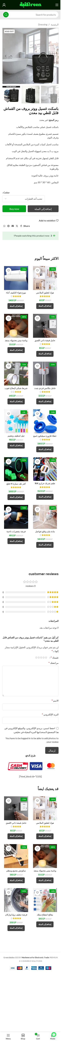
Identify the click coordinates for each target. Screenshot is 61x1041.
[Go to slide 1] (33, 81)
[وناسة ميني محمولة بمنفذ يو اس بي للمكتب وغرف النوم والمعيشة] (16, 326)
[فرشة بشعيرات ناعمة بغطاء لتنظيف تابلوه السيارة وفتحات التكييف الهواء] (16, 517)
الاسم (55, 700)
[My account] (4, 5)
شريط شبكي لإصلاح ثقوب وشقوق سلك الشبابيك (16, 389)
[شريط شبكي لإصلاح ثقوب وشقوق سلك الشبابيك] (16, 374)
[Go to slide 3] (27, 81)
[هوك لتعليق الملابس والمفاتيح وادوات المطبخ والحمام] (45, 278)
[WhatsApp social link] (4, 226)
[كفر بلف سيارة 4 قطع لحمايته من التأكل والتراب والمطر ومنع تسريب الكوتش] (16, 469)
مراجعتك (53, 662)
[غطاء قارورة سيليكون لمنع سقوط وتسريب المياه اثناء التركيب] (45, 421)
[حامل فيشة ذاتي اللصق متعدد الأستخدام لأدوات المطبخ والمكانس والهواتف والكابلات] (45, 326)
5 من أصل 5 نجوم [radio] (36, 657)
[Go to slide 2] (30, 81)
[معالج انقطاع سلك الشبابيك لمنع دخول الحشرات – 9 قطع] (45, 900)
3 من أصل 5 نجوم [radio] (41, 657)
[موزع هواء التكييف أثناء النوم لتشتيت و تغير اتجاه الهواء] (16, 278)
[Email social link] (13, 226)
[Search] (6, 14)
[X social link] (17, 226)
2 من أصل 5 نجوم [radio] (43, 657)
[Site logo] (30, 4)
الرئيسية (55, 24)
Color (6, 192)
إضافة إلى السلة (43, 208)
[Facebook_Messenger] (53, 1034)
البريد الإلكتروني (50, 714)
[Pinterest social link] (8, 226)
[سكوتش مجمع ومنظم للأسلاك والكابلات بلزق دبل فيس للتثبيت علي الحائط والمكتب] (16, 856)
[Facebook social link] (21, 226)
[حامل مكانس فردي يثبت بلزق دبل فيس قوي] (45, 374)
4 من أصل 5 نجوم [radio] (38, 657)
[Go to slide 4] (24, 81)
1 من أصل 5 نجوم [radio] (46, 657)
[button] (55, 56)
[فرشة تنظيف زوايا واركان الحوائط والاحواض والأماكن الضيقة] (16, 900)
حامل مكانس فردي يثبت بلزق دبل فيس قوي (45, 389)
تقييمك (55, 657)
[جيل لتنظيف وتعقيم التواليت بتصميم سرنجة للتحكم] (16, 421)
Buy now (14, 208)
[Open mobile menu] (57, 5)
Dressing (42, 24)
